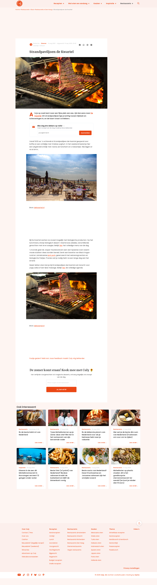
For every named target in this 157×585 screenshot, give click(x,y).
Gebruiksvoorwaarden (30, 557)
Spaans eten (96, 550)
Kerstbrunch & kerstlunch (118, 539)
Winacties (25, 550)
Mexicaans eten (97, 533)
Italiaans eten (96, 543)
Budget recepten (55, 560)
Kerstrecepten (54, 533)
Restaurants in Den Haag (43, 10)
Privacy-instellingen (131, 568)
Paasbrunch (113, 550)
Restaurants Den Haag (75, 543)
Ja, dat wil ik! (61, 389)
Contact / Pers (27, 533)
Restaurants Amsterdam (76, 533)
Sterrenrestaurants (74, 546)
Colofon (25, 539)
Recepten (58, 3)
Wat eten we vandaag (77, 3)
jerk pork (51, 255)
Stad (32, 10)
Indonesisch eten (97, 546)
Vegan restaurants (74, 550)
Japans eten (95, 553)
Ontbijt (51, 536)
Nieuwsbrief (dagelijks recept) (33, 543)
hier (61, 245)
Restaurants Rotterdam (76, 539)
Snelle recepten (55, 564)
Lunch (51, 539)
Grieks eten (95, 536)
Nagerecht (53, 557)
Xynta (137, 575)
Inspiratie (110, 3)
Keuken (97, 3)
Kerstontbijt (113, 543)
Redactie (36, 43)
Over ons (25, 536)
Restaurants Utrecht (74, 536)
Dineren (43, 43)
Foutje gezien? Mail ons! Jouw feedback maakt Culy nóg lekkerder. (57, 358)
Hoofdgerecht (54, 550)
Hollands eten (96, 560)
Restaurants (125, 3)
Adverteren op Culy (29, 553)
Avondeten (53, 543)
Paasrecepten (114, 546)
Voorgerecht (54, 546)
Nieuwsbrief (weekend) (30, 546)
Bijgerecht (53, 553)
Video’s (136, 529)
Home (17, 10)
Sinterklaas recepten (117, 533)
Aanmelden (85, 133)
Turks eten (95, 539)
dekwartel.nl (39, 207)
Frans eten (95, 557)
